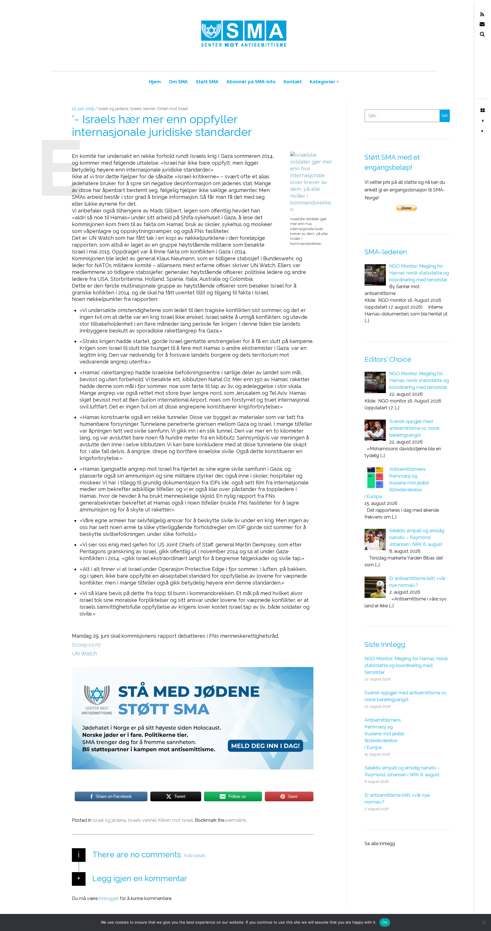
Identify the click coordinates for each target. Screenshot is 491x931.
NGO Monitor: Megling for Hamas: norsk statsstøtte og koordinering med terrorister (406, 665)
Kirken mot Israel (172, 109)
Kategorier (324, 81)
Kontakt (293, 81)
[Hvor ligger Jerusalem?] (482, 121)
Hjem (155, 81)
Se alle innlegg (380, 843)
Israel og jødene (113, 109)
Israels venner (142, 109)
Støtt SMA (207, 81)
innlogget (109, 898)
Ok (384, 922)
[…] (367, 320)
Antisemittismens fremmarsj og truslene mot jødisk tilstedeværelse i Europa (384, 733)
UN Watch (84, 654)
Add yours (194, 855)
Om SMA (178, 81)
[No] (484, 922)
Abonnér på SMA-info (251, 81)
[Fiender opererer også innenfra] (482, 131)
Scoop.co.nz (86, 645)
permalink (236, 820)
